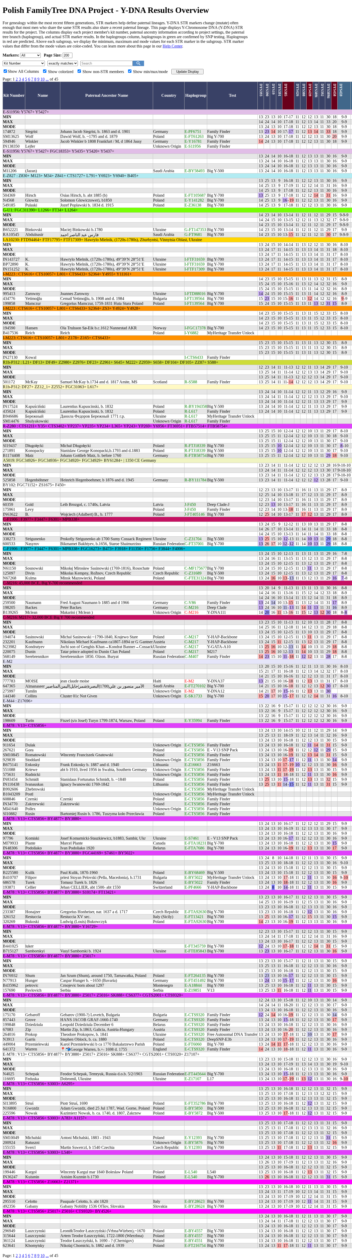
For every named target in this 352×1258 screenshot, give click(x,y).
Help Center (172, 46)
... (47, 79)
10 (42, 79)
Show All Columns (23, 71)
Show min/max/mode (150, 71)
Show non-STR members (103, 71)
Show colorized (60, 71)
